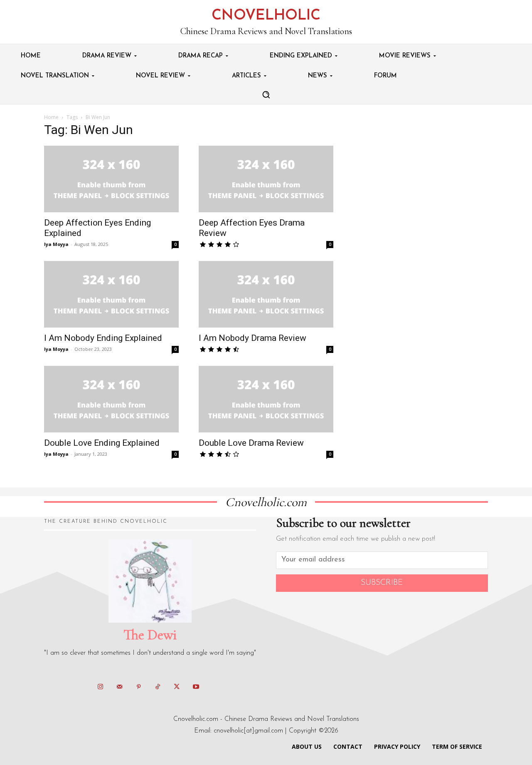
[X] (176, 687)
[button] (266, 94)
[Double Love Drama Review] (266, 399)
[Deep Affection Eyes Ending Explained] (111, 179)
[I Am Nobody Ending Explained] (111, 294)
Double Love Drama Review (251, 443)
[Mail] (119, 687)
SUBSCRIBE (382, 583)
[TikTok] (157, 687)
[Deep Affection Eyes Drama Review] (266, 179)
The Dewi (150, 634)
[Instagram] (100, 687)
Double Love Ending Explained (102, 443)
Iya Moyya (56, 244)
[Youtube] (195, 687)
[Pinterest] (138, 687)
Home (51, 117)
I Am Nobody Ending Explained (103, 338)
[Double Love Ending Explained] (111, 399)
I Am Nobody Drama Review (252, 338)
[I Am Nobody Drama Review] (266, 294)
